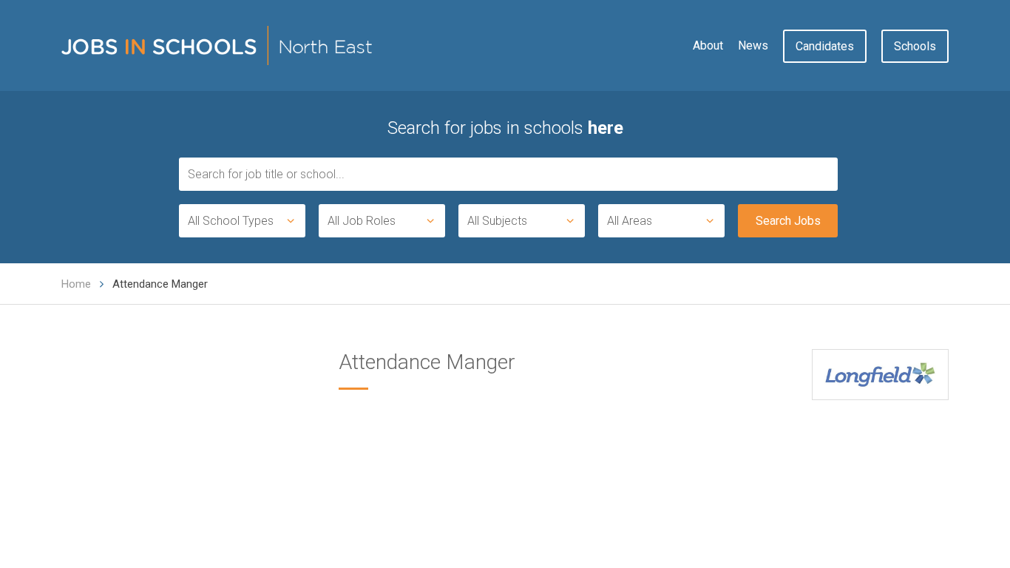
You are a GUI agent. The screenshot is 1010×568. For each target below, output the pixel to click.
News (753, 45)
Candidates (825, 46)
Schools (915, 46)
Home (76, 284)
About (708, 45)
